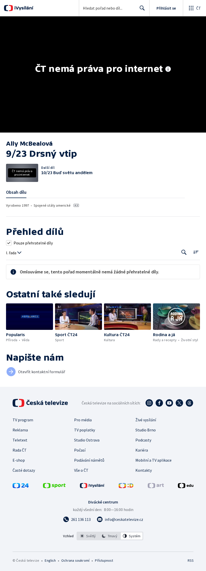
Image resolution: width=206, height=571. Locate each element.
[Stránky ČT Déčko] (126, 486)
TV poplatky (84, 429)
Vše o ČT (81, 470)
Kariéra (141, 450)
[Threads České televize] (189, 403)
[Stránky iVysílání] (92, 486)
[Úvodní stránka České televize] (41, 403)
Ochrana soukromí (75, 560)
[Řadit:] (196, 252)
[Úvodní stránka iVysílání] (23, 8)
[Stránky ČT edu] (185, 486)
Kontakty (143, 470)
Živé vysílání (145, 419)
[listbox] (110, 536)
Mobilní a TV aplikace (153, 460)
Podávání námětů (89, 460)
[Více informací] (168, 69)
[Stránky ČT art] (156, 486)
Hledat (142, 8)
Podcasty (143, 439)
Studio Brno (145, 429)
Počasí (79, 450)
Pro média (83, 419)
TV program (23, 419)
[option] (88, 536)
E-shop (19, 460)
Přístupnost (104, 560)
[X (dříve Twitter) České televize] (179, 403)
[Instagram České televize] (149, 403)
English (50, 560)
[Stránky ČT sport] (54, 486)
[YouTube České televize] (169, 403)
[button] (29, 316)
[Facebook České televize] (159, 403)
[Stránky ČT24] (21, 486)
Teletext (20, 439)
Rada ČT (20, 450)
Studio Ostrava (86, 439)
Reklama (20, 429)
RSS (190, 560)
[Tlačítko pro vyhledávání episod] (184, 252)
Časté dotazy (24, 470)
